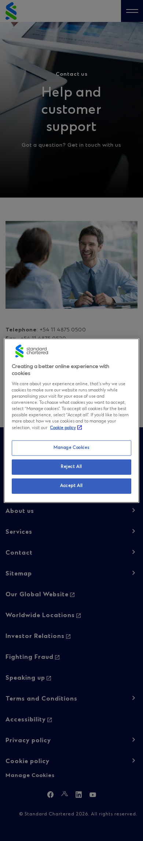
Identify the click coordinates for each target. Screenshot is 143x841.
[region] (72, 420)
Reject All (71, 466)
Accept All (71, 485)
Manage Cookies (71, 447)
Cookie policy (63, 428)
